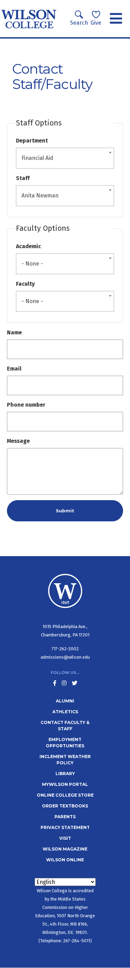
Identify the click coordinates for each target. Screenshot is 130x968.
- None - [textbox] (32, 263)
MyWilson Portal (65, 784)
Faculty (25, 283)
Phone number (26, 404)
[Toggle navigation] (116, 19)
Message (18, 441)
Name (14, 332)
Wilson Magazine (65, 849)
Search (79, 22)
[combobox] (65, 158)
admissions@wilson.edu (65, 657)
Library (65, 773)
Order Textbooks (65, 805)
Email (14, 368)
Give (95, 22)
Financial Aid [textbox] (37, 158)
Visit (65, 838)
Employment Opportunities (65, 742)
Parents (65, 816)
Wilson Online (65, 859)
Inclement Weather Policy (65, 759)
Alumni (65, 700)
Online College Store (65, 795)
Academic (28, 246)
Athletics (65, 711)
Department (32, 140)
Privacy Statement (65, 827)
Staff (22, 178)
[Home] (29, 19)
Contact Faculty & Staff (65, 725)
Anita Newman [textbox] (40, 195)
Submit (65, 510)
